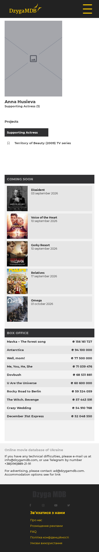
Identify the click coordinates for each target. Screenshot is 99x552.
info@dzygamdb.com (21, 460)
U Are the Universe (22, 383)
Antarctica (15, 350)
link (58, 474)
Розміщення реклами (46, 526)
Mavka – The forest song (26, 341)
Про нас (36, 520)
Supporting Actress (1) (22, 106)
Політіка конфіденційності (49, 537)
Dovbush (14, 375)
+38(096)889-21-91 (18, 463)
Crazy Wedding (19, 408)
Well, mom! (16, 358)
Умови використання (46, 543)
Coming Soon (20, 179)
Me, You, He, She (19, 366)
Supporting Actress (22, 132)
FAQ (33, 531)
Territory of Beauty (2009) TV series (43, 143)
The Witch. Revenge (23, 399)
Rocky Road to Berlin (24, 391)
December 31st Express (25, 416)
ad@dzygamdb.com (68, 471)
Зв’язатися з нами (47, 513)
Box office (18, 333)
